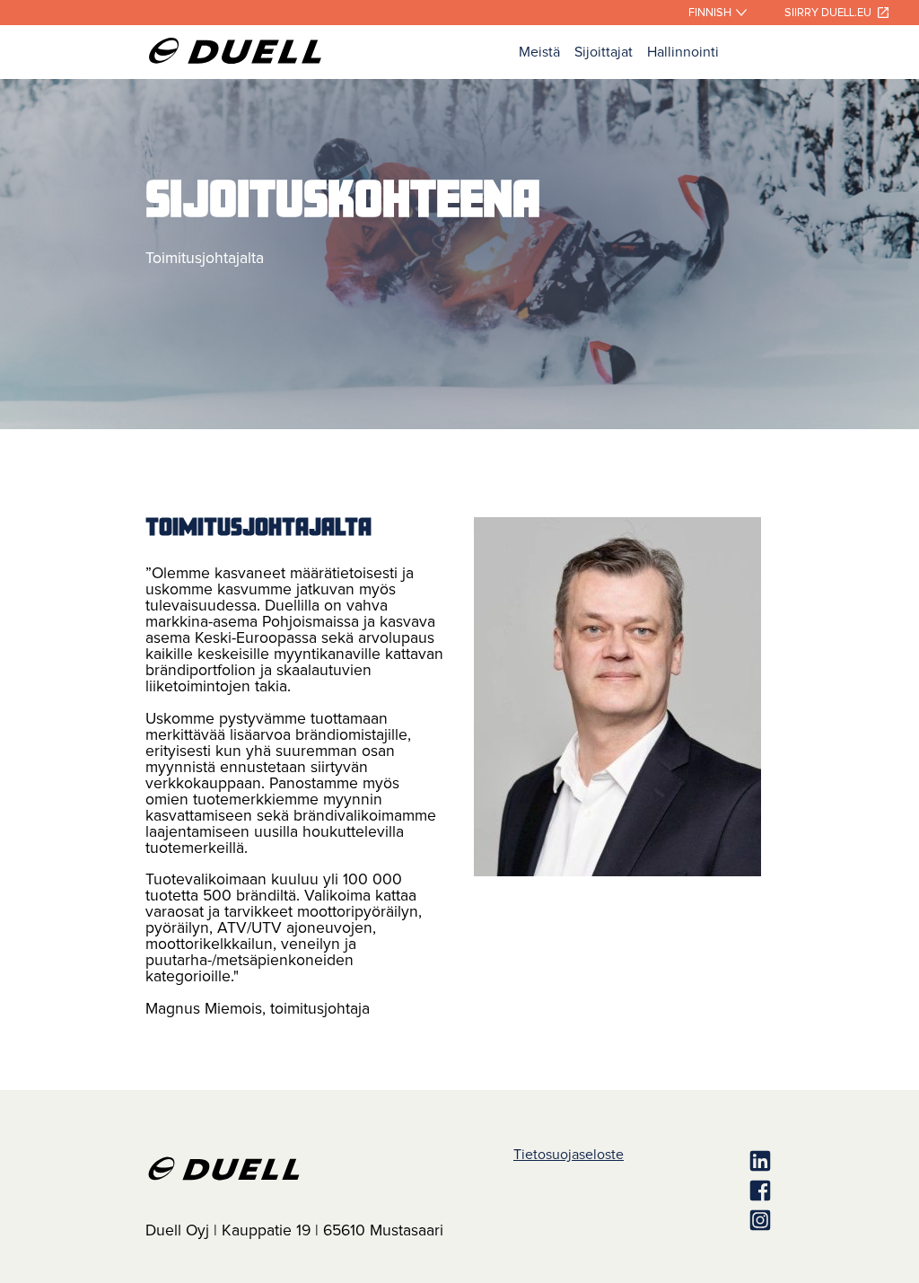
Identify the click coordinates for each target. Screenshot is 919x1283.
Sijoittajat (603, 52)
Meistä (539, 52)
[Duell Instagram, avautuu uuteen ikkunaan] (699, 1221)
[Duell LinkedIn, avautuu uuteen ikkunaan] (699, 1162)
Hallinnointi (683, 52)
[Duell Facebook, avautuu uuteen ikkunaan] (699, 1192)
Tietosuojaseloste (568, 1154)
